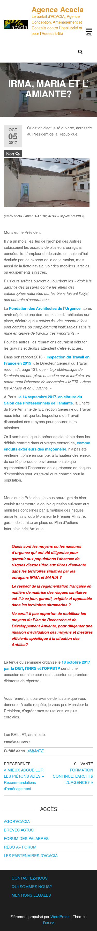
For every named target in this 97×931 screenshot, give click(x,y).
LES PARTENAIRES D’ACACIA (31, 855)
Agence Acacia (58, 9)
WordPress (60, 916)
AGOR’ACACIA (17, 821)
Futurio (48, 922)
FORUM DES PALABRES (26, 838)
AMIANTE (35, 750)
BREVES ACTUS (19, 829)
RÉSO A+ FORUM (20, 847)
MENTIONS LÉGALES (31, 895)
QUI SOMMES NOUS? (32, 886)
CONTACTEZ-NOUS (30, 878)
